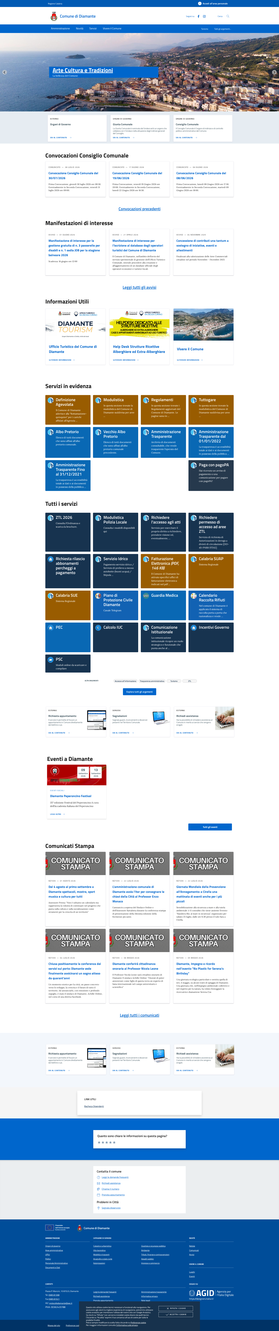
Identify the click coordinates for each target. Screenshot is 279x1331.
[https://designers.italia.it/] (211, 1293)
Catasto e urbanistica (102, 1246)
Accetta (178, 1314)
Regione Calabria (55, 3)
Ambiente (145, 1250)
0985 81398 (54, 1295)
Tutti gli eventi (210, 827)
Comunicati (194, 1250)
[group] (139, 78)
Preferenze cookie (138, 1322)
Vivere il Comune (190, 349)
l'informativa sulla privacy (127, 1325)
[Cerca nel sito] (228, 16)
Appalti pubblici (147, 1259)
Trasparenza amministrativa (152, 681)
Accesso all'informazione (125, 681)
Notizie (192, 1246)
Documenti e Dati (52, 1267)
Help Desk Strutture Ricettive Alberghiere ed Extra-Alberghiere (139, 349)
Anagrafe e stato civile (102, 1259)
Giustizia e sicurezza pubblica (153, 1246)
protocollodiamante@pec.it (60, 1303)
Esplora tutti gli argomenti (139, 691)
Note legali (145, 1300)
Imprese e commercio (150, 1263)
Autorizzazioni (99, 1263)
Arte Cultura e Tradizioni (83, 70)
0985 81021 (54, 1299)
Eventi (192, 1276)
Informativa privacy (149, 1296)
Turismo (204, 28)
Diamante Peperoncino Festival (70, 796)
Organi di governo (52, 1246)
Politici (48, 1259)
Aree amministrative (54, 1250)
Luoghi (192, 1272)
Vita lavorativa (99, 1250)
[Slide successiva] (274, 72)
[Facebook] (197, 16)
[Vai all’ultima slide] (4, 72)
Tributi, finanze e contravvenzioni (155, 1254)
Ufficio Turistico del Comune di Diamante (73, 349)
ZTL (189, 681)
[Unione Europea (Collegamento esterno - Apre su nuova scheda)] (58, 1228)
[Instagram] (203, 16)
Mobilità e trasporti (101, 1254)
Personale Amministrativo (56, 1263)
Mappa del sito (54, 1325)
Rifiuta (178, 1308)
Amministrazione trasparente (154, 1292)
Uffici (47, 1254)
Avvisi (191, 1254)
